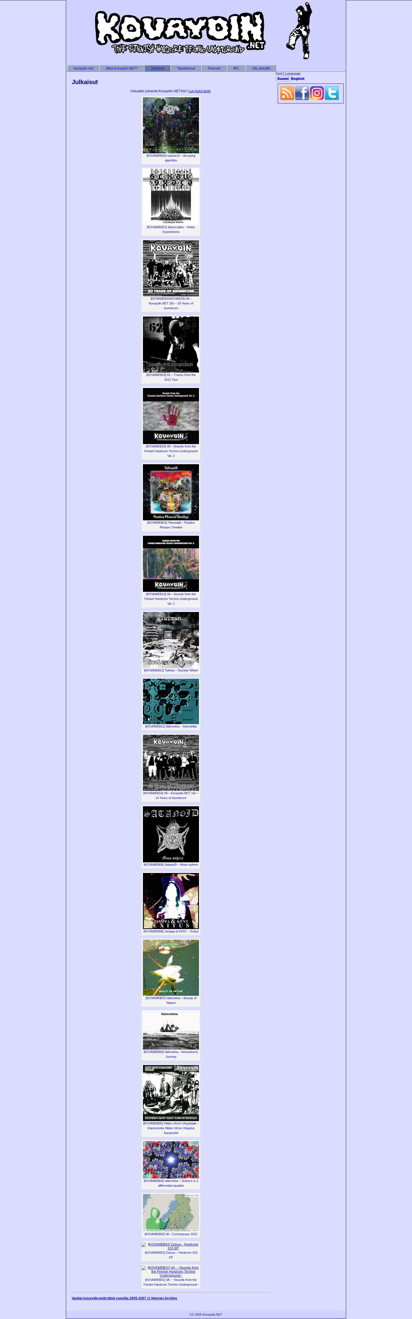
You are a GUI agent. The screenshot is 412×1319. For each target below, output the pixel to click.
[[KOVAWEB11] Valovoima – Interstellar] (171, 723)
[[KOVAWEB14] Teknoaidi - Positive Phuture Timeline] (171, 519)
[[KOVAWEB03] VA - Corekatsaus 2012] (171, 1231)
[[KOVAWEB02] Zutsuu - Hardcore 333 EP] (171, 1248)
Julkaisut (85, 82)
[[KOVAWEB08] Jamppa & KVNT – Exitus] (171, 928)
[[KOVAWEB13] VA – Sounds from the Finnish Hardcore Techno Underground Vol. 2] (171, 591)
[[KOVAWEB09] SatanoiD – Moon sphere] (171, 861)
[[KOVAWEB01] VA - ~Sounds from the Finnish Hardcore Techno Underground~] (171, 1276)
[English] (297, 79)
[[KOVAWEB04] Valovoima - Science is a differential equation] (171, 1177)
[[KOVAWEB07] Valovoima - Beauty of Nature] (171, 995)
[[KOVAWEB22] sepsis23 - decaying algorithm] (171, 152)
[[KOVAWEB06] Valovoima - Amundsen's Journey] (171, 1048)
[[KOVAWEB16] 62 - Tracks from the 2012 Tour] (171, 371)
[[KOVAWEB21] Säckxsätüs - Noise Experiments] (171, 224)
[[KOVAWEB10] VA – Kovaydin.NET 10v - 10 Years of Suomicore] (171, 790)
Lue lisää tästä (199, 91)
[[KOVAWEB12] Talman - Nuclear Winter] (171, 667)
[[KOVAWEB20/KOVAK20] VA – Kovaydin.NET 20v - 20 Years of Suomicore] (171, 295)
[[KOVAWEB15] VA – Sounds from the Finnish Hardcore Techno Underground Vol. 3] (171, 443)
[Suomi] (283, 79)
